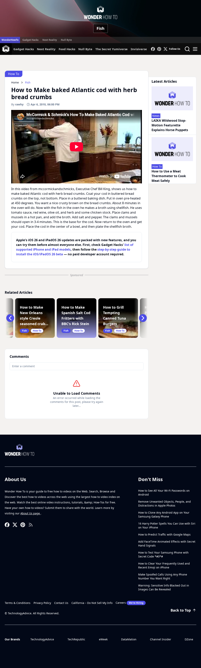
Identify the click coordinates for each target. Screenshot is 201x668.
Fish (100, 28)
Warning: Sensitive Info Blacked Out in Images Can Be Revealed (163, 587)
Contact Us (61, 603)
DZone (189, 639)
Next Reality (49, 40)
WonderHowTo (10, 40)
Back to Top (181, 610)
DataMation (128, 639)
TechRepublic (76, 639)
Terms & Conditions (17, 603)
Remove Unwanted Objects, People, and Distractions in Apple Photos (164, 503)
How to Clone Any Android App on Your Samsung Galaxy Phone (163, 514)
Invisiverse (139, 49)
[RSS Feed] (30, 524)
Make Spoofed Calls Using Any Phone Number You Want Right (162, 576)
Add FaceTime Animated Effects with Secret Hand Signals (166, 543)
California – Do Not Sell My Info (91, 603)
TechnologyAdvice (42, 639)
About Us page (30, 513)
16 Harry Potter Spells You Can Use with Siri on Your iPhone (166, 525)
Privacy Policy (42, 603)
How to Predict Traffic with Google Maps (164, 534)
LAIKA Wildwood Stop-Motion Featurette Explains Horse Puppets (170, 125)
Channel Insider (160, 639)
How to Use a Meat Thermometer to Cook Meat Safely (169, 176)
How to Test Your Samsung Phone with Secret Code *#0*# (163, 554)
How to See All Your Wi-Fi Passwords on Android (164, 492)
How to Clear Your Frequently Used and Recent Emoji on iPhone (164, 565)
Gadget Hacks (30, 40)
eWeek (103, 639)
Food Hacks (67, 49)
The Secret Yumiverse (111, 49)
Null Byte (66, 40)
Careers (129, 603)
